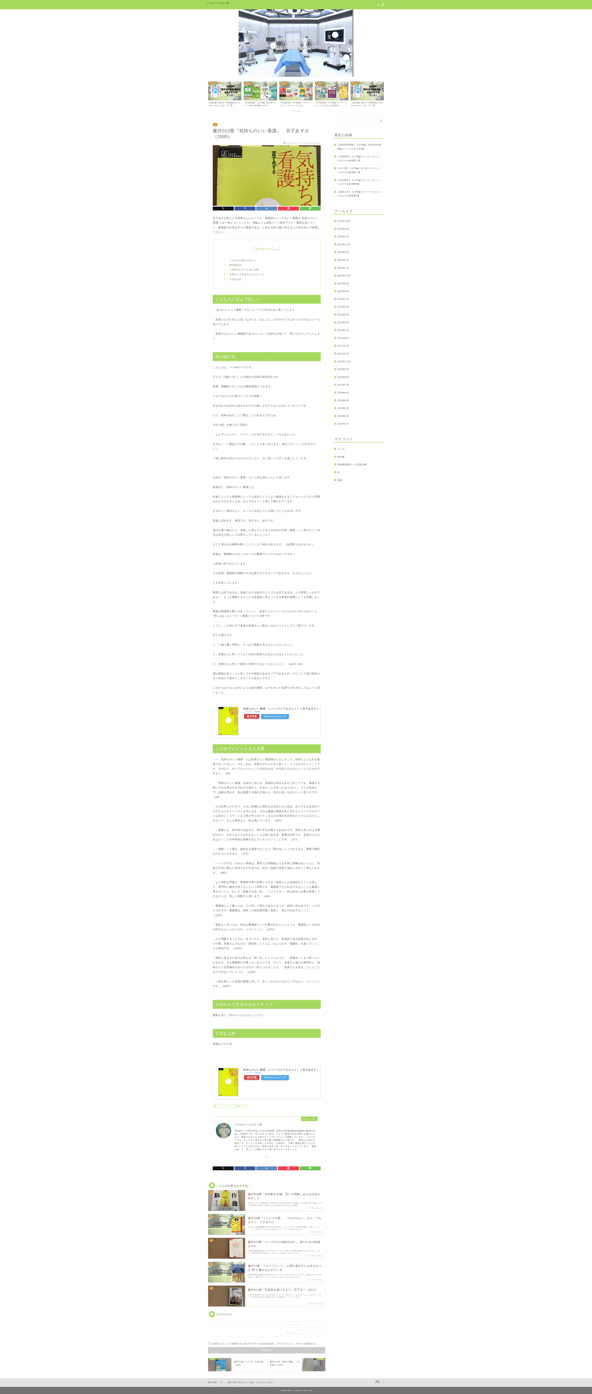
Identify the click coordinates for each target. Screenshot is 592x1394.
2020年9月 (343, 369)
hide (276, 249)
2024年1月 (343, 268)
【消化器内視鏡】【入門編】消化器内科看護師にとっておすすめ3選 (359, 147)
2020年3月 (343, 408)
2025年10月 (344, 221)
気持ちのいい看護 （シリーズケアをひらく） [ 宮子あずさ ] (280, 708)
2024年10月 (344, 244)
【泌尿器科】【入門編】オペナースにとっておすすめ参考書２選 (359, 158)
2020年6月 (343, 392)
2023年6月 (343, 306)
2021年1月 (343, 353)
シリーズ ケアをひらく (224, 1106)
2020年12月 (344, 361)
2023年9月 (343, 283)
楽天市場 (252, 716)
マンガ (341, 449)
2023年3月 (343, 322)
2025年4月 (343, 229)
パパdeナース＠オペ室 (218, 3)
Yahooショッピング (275, 716)
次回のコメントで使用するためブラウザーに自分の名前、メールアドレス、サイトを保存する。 (265, 1343)
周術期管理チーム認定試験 (352, 464)
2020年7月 (343, 384)
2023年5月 (343, 314)
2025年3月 (343, 236)
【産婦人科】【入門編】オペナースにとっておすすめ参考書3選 (359, 194)
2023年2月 (343, 330)
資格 (339, 480)
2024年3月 (343, 252)
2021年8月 (343, 338)
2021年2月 (343, 345)
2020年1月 (343, 423)
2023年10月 (344, 275)
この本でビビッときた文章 (244, 269)
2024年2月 (343, 260)
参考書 (341, 456)
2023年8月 (343, 291)
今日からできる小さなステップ (246, 274)
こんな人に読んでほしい (242, 260)
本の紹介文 (235, 265)
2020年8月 (343, 377)
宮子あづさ (242, 1106)
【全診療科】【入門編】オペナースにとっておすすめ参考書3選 (359, 182)
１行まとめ (235, 279)
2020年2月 (343, 416)
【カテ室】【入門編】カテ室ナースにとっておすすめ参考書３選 (359, 170)
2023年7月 (343, 299)
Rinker (258, 711)
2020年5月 (343, 400)
